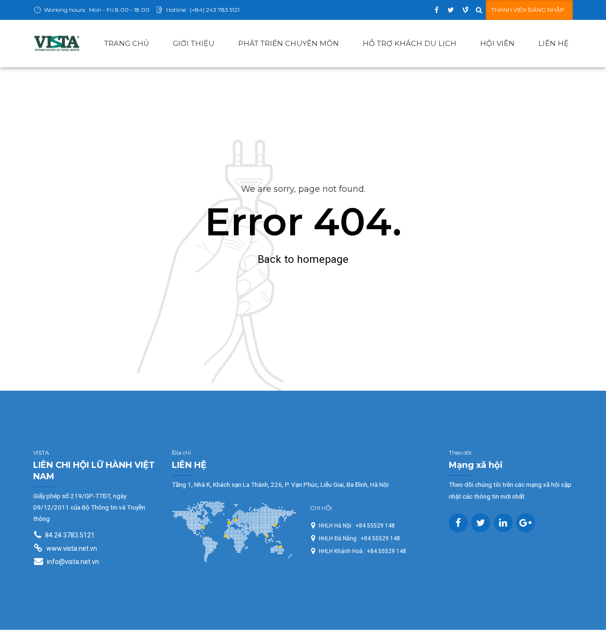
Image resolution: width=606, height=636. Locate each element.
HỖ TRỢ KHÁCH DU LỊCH (409, 43)
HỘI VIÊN (497, 43)
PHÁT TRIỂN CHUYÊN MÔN (288, 43)
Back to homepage (303, 259)
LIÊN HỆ (553, 43)
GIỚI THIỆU (193, 43)
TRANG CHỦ (126, 43)
